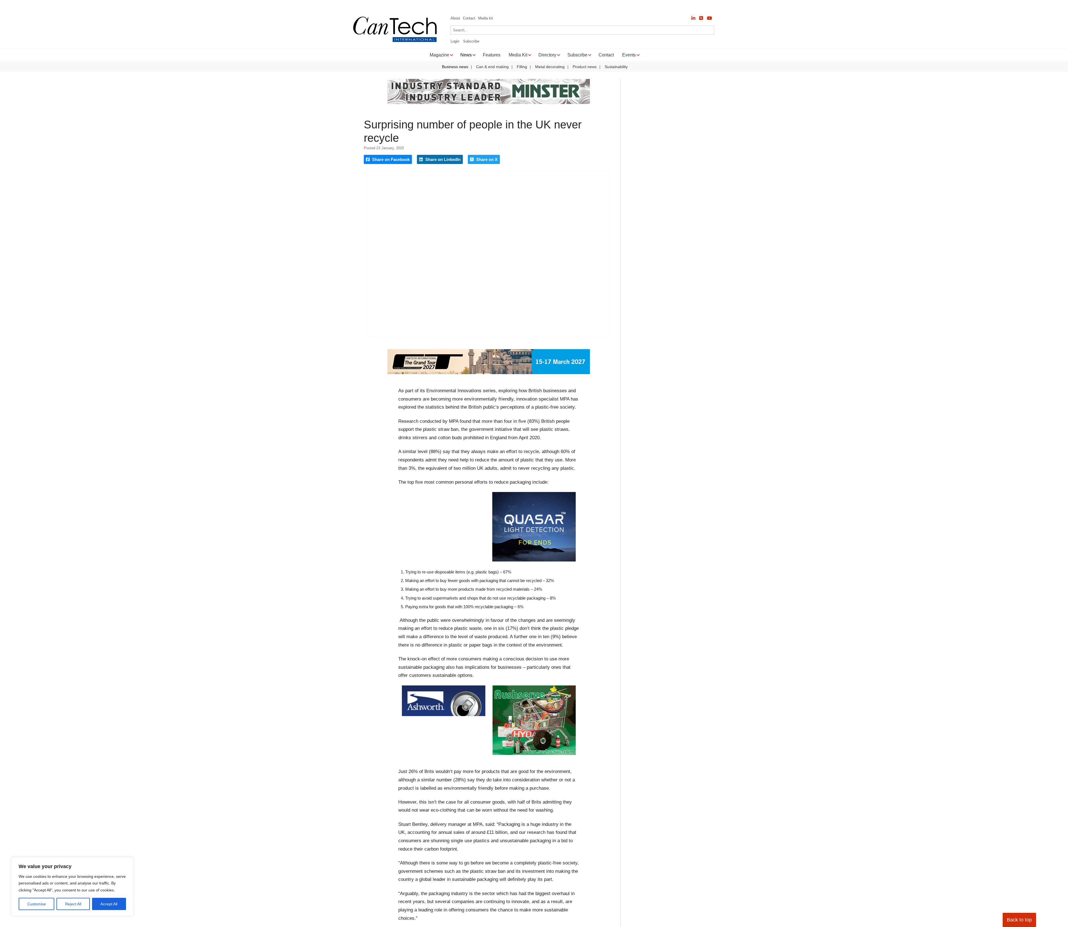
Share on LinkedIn (442, 159)
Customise (36, 904)
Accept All (108, 904)
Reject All (73, 904)
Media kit (485, 18)
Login (455, 41)
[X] (701, 18)
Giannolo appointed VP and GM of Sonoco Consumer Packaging (315, 6)
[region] (72, 886)
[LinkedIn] (693, 18)
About (455, 18)
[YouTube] (709, 18)
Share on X (486, 159)
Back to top (1019, 920)
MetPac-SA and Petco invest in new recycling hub (74, 6)
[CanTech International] (395, 41)
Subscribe (471, 41)
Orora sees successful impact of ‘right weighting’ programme (533, 6)
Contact (469, 18)
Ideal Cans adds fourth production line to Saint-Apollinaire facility (187, 6)
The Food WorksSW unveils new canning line (426, 6)
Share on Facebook (390, 159)
